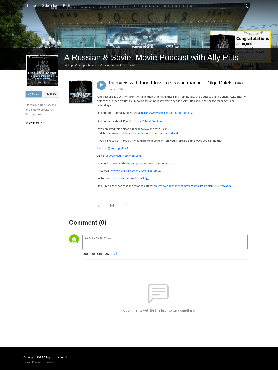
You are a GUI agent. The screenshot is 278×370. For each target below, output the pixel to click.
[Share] (126, 205)
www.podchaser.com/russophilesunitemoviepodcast (145, 133)
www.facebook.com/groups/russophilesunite (138, 163)
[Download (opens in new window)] (112, 205)
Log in (114, 253)
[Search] (246, 6)
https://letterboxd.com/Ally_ (131, 178)
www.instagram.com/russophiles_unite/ (136, 170)
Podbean (50, 361)
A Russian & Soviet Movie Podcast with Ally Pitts (151, 57)
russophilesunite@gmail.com (123, 155)
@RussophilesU (118, 148)
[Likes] (98, 205)
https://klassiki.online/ (148, 121)
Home (31, 5)
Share (35, 94)
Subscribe (49, 5)
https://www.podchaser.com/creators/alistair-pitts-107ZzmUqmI (191, 185)
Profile (67, 5)
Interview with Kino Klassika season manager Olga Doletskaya (176, 82)
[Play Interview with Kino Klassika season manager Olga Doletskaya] (101, 85)
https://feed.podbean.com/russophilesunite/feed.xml (101, 65)
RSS (53, 94)
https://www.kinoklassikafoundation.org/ (167, 112)
